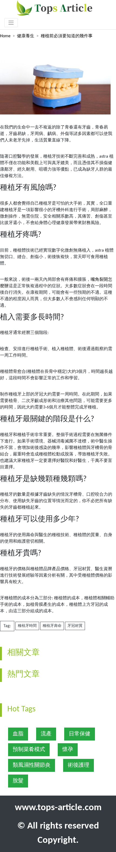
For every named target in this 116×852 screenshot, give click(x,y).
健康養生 (25, 36)
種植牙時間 (27, 626)
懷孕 (67, 749)
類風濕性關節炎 (31, 765)
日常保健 (79, 734)
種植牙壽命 (52, 626)
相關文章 (23, 653)
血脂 (18, 734)
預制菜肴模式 (29, 749)
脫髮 (18, 781)
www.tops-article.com (58, 808)
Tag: (7, 626)
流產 (46, 734)
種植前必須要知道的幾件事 (67, 36)
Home (5, 36)
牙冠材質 (75, 626)
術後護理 (78, 765)
